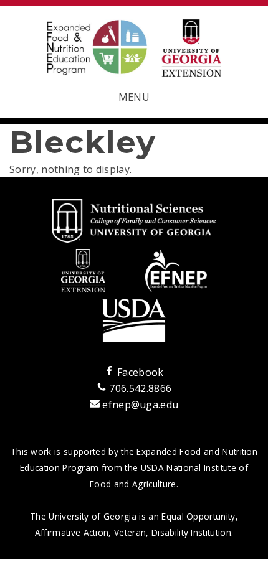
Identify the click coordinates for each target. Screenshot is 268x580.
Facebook (139, 372)
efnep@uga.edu (140, 404)
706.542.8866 (139, 388)
